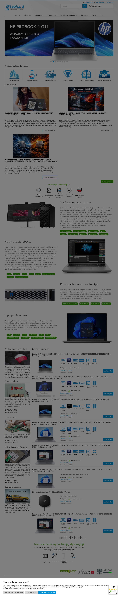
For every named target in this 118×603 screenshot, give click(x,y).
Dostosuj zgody (31, 592)
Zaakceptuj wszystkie (47, 592)
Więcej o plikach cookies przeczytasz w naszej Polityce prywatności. (23, 588)
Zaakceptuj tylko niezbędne (13, 592)
